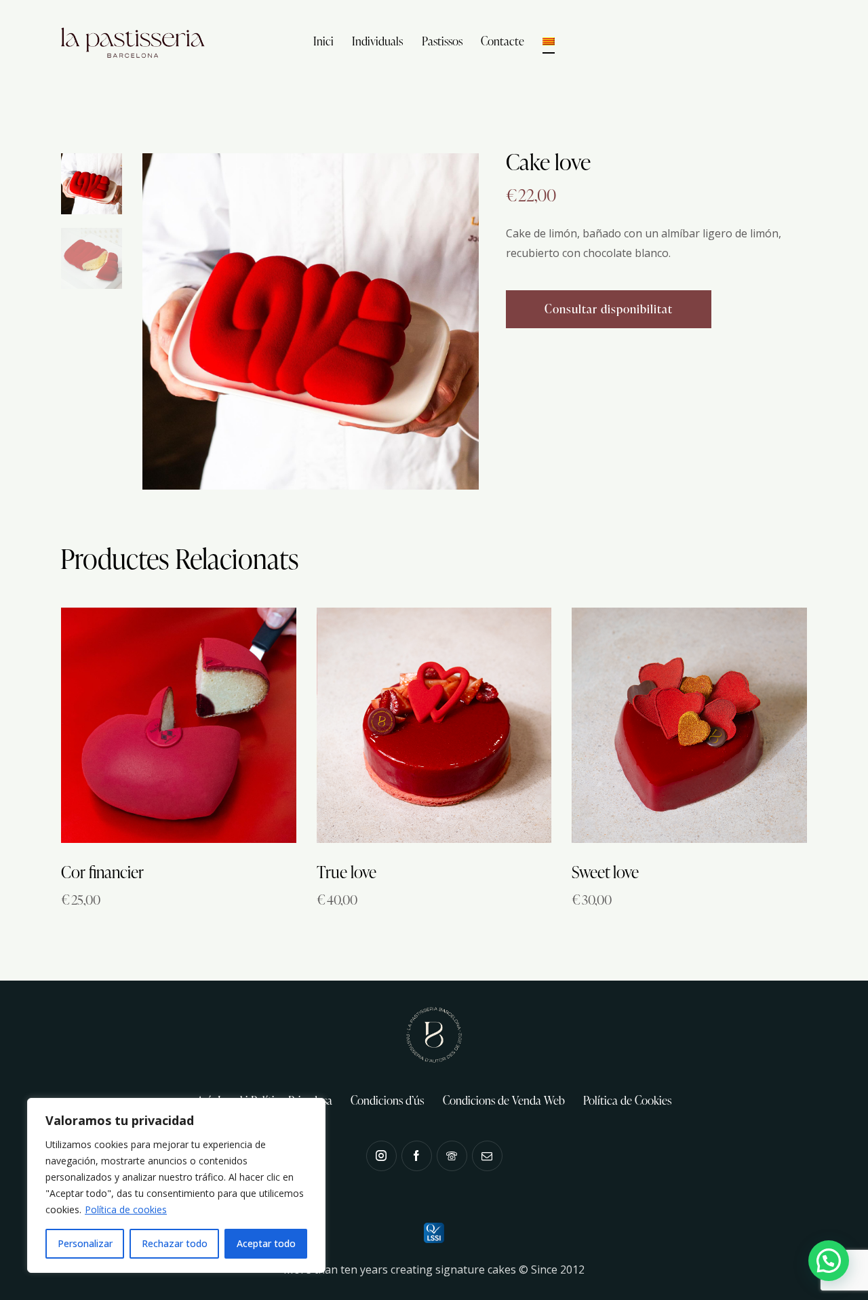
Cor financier (102, 871)
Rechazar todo (175, 1243)
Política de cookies (126, 1209)
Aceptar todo (266, 1243)
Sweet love (605, 871)
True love (346, 871)
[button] (828, 1260)
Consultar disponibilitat (609, 309)
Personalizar (85, 1243)
